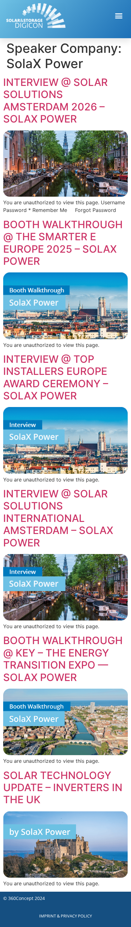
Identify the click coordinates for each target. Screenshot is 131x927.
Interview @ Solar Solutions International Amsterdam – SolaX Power (58, 518)
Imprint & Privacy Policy (65, 916)
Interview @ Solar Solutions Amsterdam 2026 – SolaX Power (55, 100)
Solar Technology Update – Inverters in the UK (62, 787)
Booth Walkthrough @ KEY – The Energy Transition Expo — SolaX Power (63, 658)
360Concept (20, 898)
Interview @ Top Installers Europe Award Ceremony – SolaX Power (55, 377)
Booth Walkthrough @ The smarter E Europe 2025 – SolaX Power (63, 242)
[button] (119, 16)
